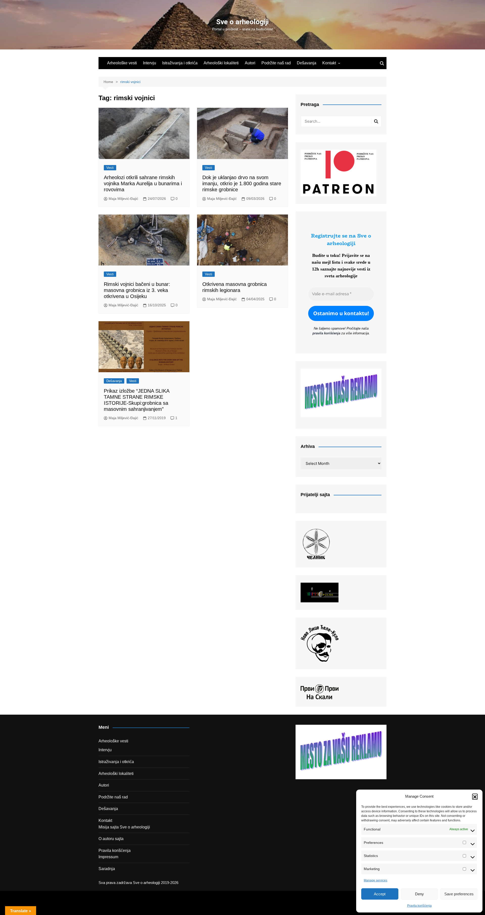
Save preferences (459, 894)
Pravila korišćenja (419, 905)
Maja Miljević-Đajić (123, 199)
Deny (419, 894)
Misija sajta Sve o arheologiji (124, 827)
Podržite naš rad (276, 63)
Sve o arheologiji (242, 22)
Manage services (375, 880)
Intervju (149, 63)
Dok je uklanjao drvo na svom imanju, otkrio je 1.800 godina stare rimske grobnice (241, 183)
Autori (250, 63)
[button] (474, 796)
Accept (379, 894)
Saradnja (107, 869)
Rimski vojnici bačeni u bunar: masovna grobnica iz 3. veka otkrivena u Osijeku (137, 290)
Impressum (108, 857)
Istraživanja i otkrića (180, 63)
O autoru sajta (111, 839)
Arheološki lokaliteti (221, 63)
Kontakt (329, 63)
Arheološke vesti (122, 63)
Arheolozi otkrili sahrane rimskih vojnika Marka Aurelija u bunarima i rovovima (143, 183)
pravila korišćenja (326, 333)
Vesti (110, 168)
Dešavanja (306, 63)
